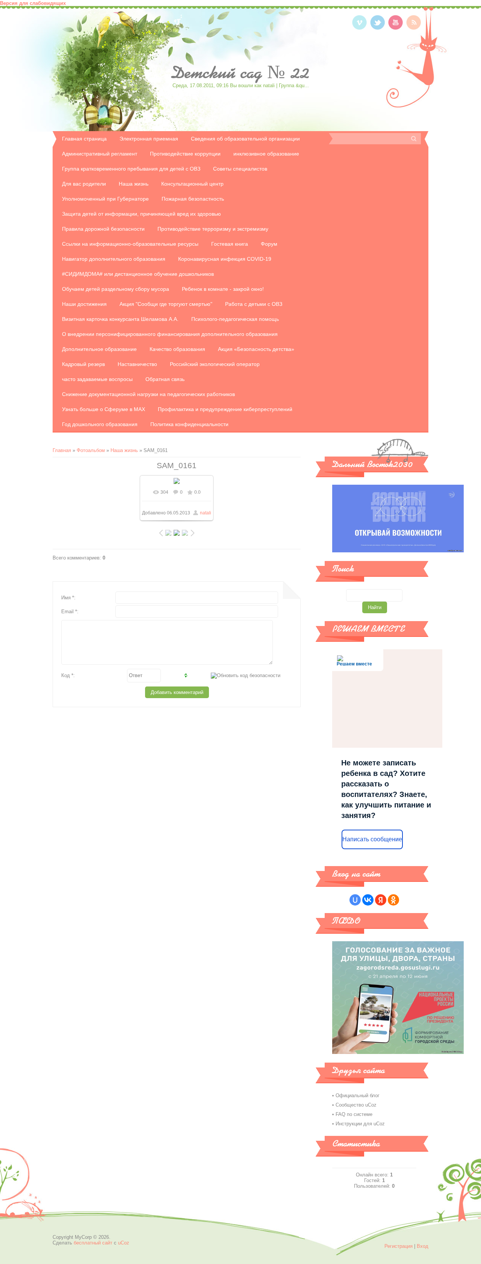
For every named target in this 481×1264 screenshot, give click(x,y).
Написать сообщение (372, 839)
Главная (62, 450)
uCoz (123, 1243)
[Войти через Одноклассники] (393, 900)
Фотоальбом (91, 450)
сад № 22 (240, 72)
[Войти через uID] (355, 900)
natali (205, 513)
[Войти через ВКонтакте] (368, 900)
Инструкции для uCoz (360, 1123)
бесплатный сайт (93, 1243)
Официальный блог (358, 1095)
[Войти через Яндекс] (380, 900)
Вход (422, 1246)
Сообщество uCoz (356, 1105)
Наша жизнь (124, 450)
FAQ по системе (354, 1114)
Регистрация (398, 1246)
